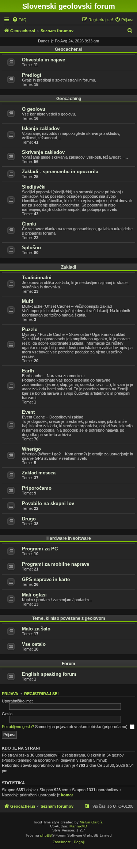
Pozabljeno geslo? (18, 726)
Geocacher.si (68, 49)
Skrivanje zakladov (43, 152)
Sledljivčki (34, 187)
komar (67, 795)
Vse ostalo (34, 644)
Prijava (10, 693)
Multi (27, 301)
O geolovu (33, 109)
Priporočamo (37, 488)
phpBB (46, 835)
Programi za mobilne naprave (55, 564)
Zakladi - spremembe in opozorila (60, 171)
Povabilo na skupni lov (48, 503)
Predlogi (31, 75)
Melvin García (91, 822)
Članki (29, 224)
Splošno (31, 247)
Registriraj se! (41, 693)
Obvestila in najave (43, 59)
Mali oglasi (34, 595)
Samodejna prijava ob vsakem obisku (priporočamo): (82, 726)
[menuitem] (19, 19)
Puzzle (29, 329)
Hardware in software (68, 538)
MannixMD (78, 826)
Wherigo (31, 449)
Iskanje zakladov (41, 128)
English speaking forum (49, 674)
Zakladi (68, 267)
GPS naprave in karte (46, 579)
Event (28, 412)
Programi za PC (40, 549)
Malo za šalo (36, 629)
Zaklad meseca (39, 472)
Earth (28, 371)
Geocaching (68, 98)
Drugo (29, 519)
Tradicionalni (37, 277)
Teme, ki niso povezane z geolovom (68, 618)
